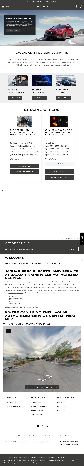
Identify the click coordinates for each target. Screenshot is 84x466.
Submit (72, 249)
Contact (7, 307)
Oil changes (13, 296)
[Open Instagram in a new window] (42, 425)
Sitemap (65, 443)
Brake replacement (15, 298)
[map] (76, 6)
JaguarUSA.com (65, 444)
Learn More (14, 98)
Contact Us (24, 166)
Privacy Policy (32, 463)
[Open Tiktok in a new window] (47, 425)
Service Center (38, 402)
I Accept (73, 460)
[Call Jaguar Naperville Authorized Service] (80, 6)
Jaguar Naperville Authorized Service (42, 1)
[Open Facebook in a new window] (37, 425)
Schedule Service (24, 171)
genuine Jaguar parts (15, 293)
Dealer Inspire (46, 443)
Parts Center (37, 410)
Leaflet (63, 238)
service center (27, 284)
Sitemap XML (74, 443)
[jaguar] (42, 7)
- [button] (2, 190)
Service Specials (14, 402)
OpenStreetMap (78, 238)
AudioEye (75, 444)
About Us (61, 402)
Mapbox (70, 238)
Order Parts (36, 414)
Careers (61, 410)
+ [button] (2, 187)
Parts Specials (13, 406)
